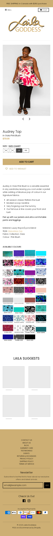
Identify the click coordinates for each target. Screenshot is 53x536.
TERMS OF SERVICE (26, 464)
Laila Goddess (30, 525)
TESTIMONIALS (26, 450)
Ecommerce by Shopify (30, 528)
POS (14, 528)
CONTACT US (26, 440)
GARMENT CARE (26, 448)
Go (47, 485)
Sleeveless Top (15, 231)
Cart (45, 10)
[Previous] (23, 119)
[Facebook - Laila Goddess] (24, 500)
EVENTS (26, 453)
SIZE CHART (15, 146)
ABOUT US (26, 443)
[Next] (29, 119)
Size (12, 146)
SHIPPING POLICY (26, 461)
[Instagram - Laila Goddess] (29, 500)
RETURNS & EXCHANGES (26, 456)
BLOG (26, 445)
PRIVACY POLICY (26, 458)
